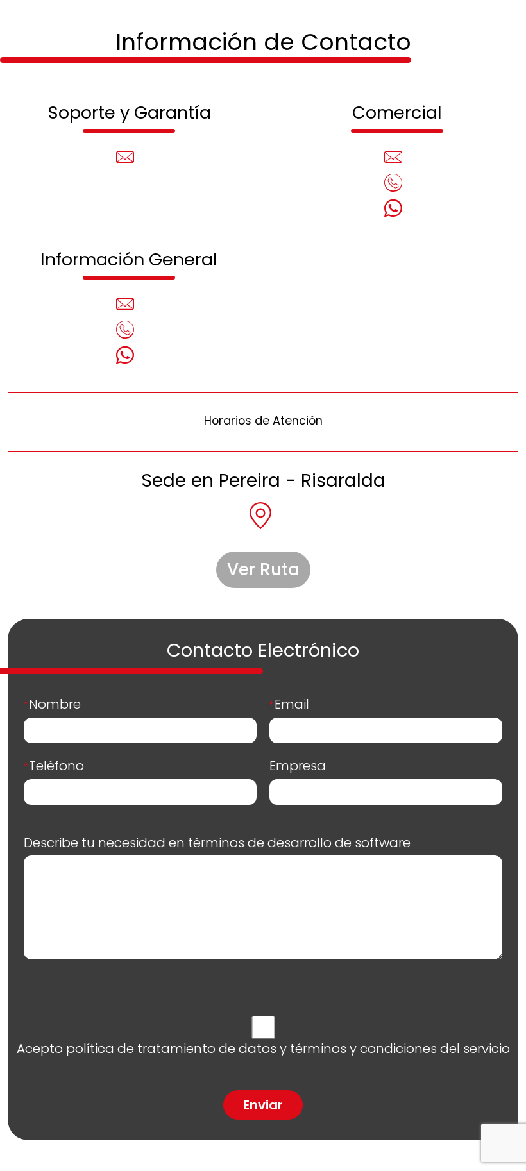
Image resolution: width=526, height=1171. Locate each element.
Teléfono (54, 766)
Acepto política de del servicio (263, 1048)
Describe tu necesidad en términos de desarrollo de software (217, 843)
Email (289, 704)
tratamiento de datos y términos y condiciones (287, 1048)
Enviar (263, 1105)
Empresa (297, 766)
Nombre (52, 704)
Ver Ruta (263, 569)
